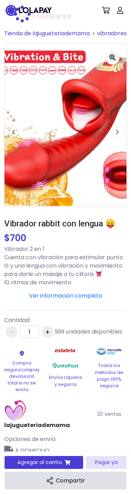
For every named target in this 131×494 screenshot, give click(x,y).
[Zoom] (112, 58)
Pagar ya (106, 462)
